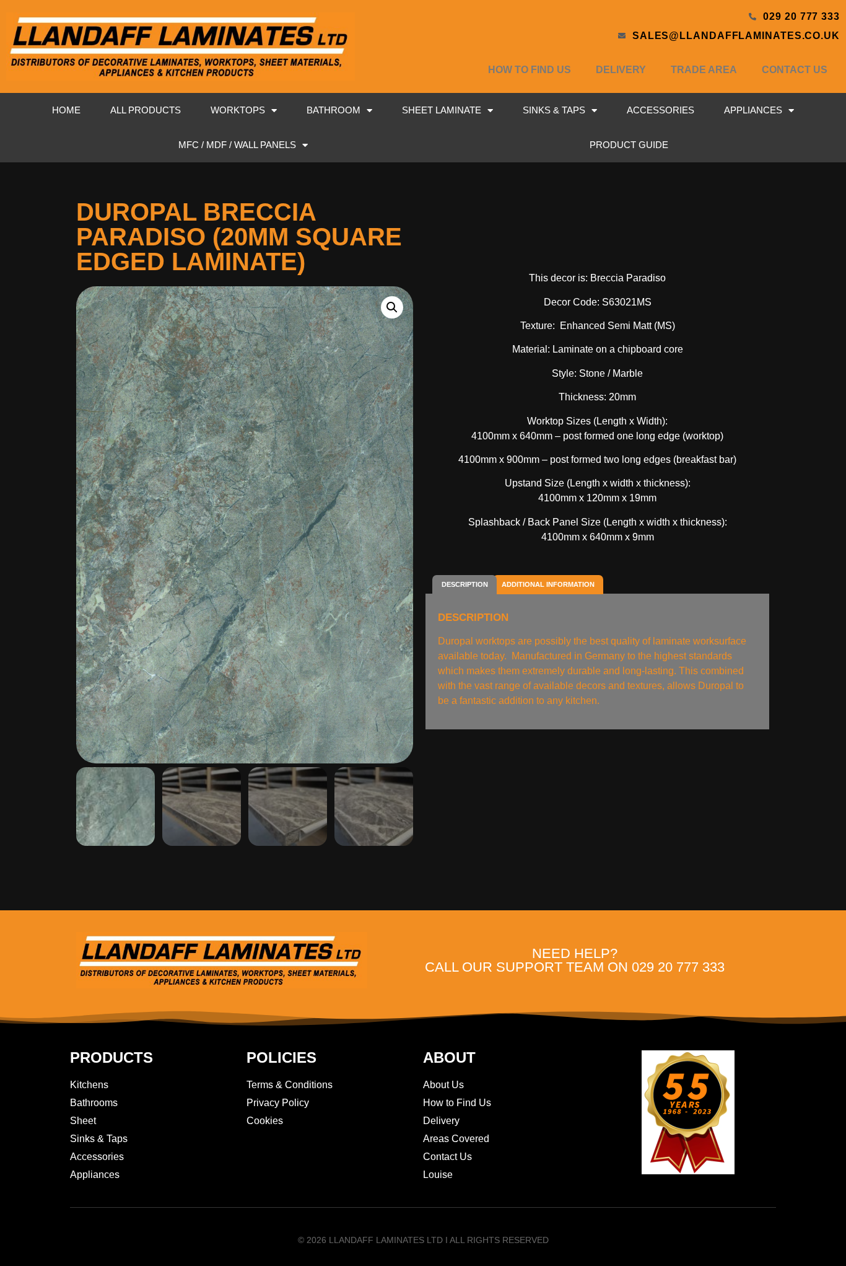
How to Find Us (529, 69)
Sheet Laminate (441, 110)
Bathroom (333, 110)
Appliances (753, 110)
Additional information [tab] (548, 584)
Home (66, 110)
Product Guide (629, 144)
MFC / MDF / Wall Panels (237, 144)
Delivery (621, 69)
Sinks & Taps (554, 110)
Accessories (660, 110)
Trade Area (704, 69)
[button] (392, 307)
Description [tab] (465, 584)
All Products (145, 110)
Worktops (238, 110)
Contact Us (794, 69)
